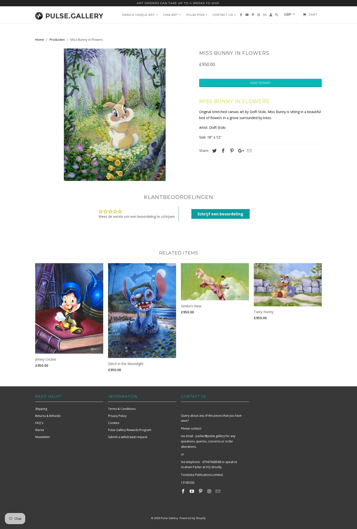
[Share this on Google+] (240, 151)
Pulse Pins (196, 14)
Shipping (41, 409)
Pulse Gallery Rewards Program (129, 430)
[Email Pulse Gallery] (218, 491)
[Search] (277, 16)
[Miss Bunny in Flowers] (114, 115)
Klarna (39, 430)
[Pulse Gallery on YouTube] (192, 491)
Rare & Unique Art (140, 14)
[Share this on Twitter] (214, 151)
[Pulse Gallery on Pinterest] (201, 491)
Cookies (113, 423)
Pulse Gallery (169, 518)
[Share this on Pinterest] (231, 151)
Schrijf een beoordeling (220, 214)
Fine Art (172, 14)
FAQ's (39, 423)
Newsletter (42, 437)
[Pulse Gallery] (69, 15)
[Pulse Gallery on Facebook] (183, 491)
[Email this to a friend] (248, 151)
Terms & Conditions (122, 409)
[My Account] (271, 16)
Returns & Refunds (47, 416)
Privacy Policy (117, 416)
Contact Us (224, 14)
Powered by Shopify (192, 518)
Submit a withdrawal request (127, 437)
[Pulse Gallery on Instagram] (209, 491)
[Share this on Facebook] (222, 151)
